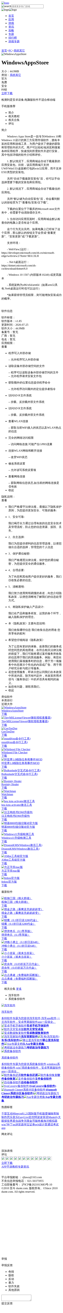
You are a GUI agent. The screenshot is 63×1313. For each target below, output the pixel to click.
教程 (15, 1166)
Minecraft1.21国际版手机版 (29, 1113)
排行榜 (12, 37)
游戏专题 (14, 41)
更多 (19, 988)
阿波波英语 (41, 1117)
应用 (11, 19)
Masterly (53, 1117)
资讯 (11, 26)
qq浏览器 (18, 1124)
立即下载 (7, 93)
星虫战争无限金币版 (25, 1120)
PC (10, 50)
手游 (9, 1166)
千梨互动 (7, 1113)
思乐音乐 (12, 1117)
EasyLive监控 (26, 1117)
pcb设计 (40, 1124)
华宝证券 (29, 1124)
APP (4, 1166)
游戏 (11, 23)
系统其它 (19, 50)
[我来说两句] (31, 1142)
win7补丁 (7, 1124)
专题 (11, 34)
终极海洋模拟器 (47, 1120)
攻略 (11, 30)
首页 (11, 15)
